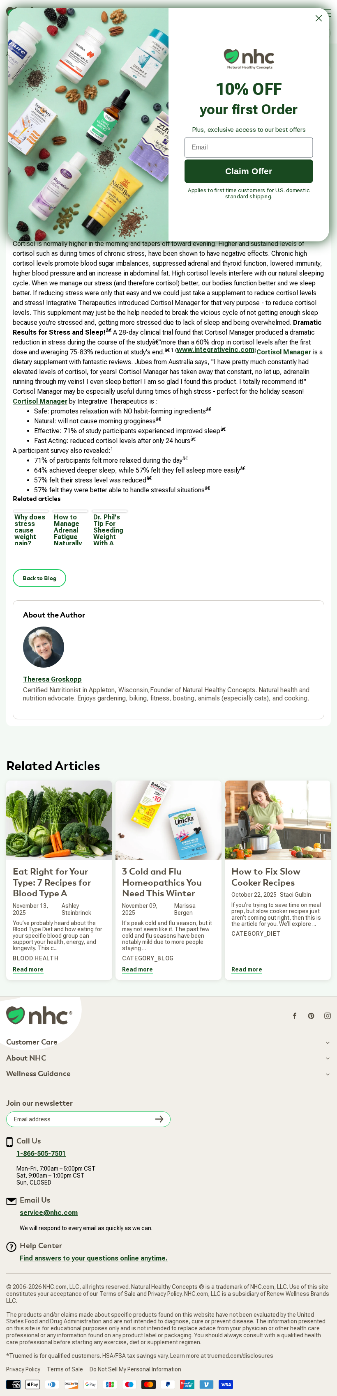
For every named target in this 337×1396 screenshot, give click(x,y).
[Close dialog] (319, 18)
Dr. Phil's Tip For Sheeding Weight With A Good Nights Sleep (108, 529)
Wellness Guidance (38, 1074)
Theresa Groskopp (52, 679)
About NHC (26, 1058)
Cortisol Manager (283, 352)
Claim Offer (248, 171)
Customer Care (32, 1042)
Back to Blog (39, 578)
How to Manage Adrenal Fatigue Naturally (68, 529)
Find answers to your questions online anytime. (94, 1258)
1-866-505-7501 (41, 1153)
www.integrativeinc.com (215, 350)
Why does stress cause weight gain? (29, 529)
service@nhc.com (49, 1213)
